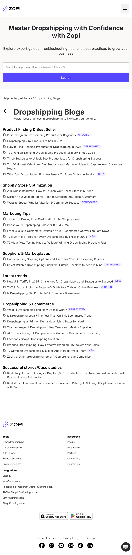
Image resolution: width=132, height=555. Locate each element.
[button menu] (125, 8)
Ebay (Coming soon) (14, 503)
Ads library (9, 452)
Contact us (73, 464)
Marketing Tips (17, 213)
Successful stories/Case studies (32, 367)
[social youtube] (61, 545)
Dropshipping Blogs (47, 98)
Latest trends (15, 276)
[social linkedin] (90, 545)
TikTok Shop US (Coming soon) (20, 492)
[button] (125, 547)
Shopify (7, 475)
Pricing (71, 441)
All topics (26, 98)
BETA (101, 173)
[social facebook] (42, 545)
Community (73, 458)
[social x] (51, 545)
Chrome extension (13, 447)
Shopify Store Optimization (27, 185)
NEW (92, 236)
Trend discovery (12, 458)
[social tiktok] (80, 545)
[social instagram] (71, 545)
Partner (71, 452)
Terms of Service (46, 538)
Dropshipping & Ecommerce (28, 304)
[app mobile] (81, 516)
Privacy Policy (71, 538)
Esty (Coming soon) (14, 497)
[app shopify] (54, 516)
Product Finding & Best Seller (29, 129)
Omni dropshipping (13, 441)
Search (66, 77)
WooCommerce (11, 481)
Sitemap (90, 538)
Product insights (12, 464)
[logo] (11, 9)
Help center (10, 98)
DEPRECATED (91, 146)
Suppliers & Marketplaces (26, 253)
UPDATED (83, 134)
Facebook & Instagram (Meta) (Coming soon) (28, 486)
